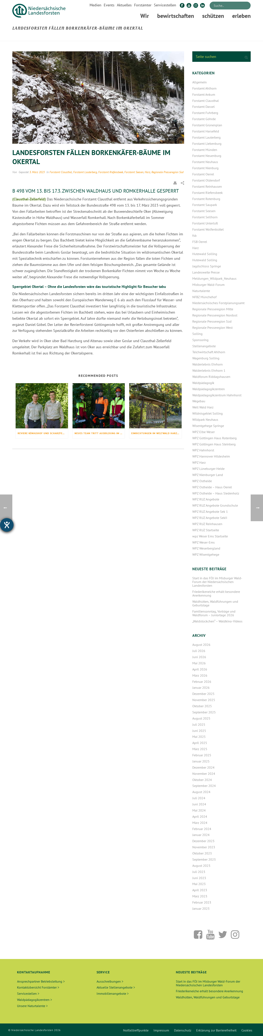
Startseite (173, 37)
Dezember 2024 (203, 767)
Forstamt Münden (204, 150)
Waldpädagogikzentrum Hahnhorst (216, 395)
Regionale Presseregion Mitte (212, 309)
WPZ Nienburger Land (207, 475)
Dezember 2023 (203, 841)
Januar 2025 (201, 761)
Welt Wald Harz (202, 407)
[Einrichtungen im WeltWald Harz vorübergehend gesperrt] (155, 405)
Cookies (246, 1030)
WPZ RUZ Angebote (205, 499)
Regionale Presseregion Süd (167, 172)
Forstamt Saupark (204, 205)
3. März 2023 (37, 172)
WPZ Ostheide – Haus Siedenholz (215, 493)
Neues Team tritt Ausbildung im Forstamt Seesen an (100, 433)
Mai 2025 (199, 736)
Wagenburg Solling (205, 358)
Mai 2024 (199, 810)
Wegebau (198, 401)
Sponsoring (200, 340)
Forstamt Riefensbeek (110, 172)
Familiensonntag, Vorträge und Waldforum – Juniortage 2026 (213, 613)
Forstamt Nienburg (205, 168)
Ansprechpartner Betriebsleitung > (41, 981)
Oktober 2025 (202, 706)
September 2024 (204, 786)
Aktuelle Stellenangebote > (116, 987)
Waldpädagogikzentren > (34, 1000)
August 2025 (201, 718)
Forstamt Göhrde (204, 119)
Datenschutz (182, 1030)
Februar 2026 (201, 681)
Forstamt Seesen (133, 172)
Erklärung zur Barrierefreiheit (216, 1030)
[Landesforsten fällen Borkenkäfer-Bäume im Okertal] (98, 97)
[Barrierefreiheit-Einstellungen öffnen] (7, 525)
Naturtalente (201, 291)
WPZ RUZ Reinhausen (207, 524)
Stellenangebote (204, 346)
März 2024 (199, 822)
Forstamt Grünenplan (207, 125)
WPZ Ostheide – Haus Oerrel (212, 487)
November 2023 (203, 847)
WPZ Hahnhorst (203, 450)
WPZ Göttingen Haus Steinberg (214, 444)
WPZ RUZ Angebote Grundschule (215, 505)
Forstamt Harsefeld (205, 131)
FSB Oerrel (199, 242)
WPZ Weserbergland (206, 548)
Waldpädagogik (203, 383)
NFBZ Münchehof (204, 297)
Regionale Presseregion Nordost (214, 315)
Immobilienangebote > (113, 993)
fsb (194, 235)
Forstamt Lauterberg (85, 172)
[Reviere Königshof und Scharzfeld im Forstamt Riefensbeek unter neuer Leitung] (42, 405)
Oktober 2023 (202, 853)
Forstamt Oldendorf (206, 180)
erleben (241, 16)
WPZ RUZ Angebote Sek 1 (210, 511)
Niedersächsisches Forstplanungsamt (218, 303)
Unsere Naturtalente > (32, 1006)
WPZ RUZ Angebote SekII (209, 518)
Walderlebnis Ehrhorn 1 (208, 370)
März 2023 (199, 896)
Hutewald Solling (204, 254)
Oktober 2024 (202, 780)
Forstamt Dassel (203, 106)
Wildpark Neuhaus (205, 419)
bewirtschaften (175, 16)
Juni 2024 (199, 804)
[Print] (175, 182)
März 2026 (199, 675)
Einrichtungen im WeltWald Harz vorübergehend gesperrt (156, 433)
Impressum (161, 1030)
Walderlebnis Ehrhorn (207, 364)
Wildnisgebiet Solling (207, 413)
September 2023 (204, 859)
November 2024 (203, 773)
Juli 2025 (198, 724)
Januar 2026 (201, 687)
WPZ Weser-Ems (203, 542)
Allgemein (199, 82)
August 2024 (201, 792)
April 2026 (199, 669)
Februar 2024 (201, 829)
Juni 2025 (199, 730)
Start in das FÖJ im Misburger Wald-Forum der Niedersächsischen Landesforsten (217, 581)
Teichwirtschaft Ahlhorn (208, 352)
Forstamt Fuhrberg (205, 113)
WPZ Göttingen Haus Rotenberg (214, 438)
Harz (147, 172)
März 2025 (199, 749)
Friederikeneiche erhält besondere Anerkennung (216, 593)
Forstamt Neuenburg (206, 156)
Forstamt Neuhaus (205, 162)
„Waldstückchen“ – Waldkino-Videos (217, 621)
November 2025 (203, 700)
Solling (197, 334)
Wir (144, 16)
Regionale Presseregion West (212, 327)
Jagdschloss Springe (206, 266)
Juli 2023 (198, 872)
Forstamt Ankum (203, 94)
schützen (213, 16)
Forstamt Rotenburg (206, 199)
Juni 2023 (199, 878)
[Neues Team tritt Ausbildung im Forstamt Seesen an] (99, 405)
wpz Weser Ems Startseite (210, 536)
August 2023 (201, 865)
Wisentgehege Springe (208, 426)
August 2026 (201, 644)
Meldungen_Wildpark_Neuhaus (214, 278)
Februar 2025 (201, 755)
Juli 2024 (198, 798)
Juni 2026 (199, 657)
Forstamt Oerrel (203, 174)
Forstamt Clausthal (61, 172)
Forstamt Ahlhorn (204, 88)
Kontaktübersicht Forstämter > (38, 987)
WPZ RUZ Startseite (205, 530)
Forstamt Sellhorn (205, 217)
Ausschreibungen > (110, 981)
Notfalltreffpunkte (136, 1030)
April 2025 (199, 743)
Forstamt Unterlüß (205, 223)
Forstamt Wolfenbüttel (208, 229)
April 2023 (199, 890)
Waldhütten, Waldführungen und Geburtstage (215, 603)
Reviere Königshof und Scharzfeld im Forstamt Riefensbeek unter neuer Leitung (43, 433)
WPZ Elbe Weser (203, 432)
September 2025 (204, 712)
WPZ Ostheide (202, 481)
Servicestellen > (28, 993)
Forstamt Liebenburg (206, 143)
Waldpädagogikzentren (208, 389)
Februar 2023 (201, 902)
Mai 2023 (199, 884)
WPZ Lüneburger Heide (208, 468)
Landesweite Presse (206, 272)
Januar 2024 (201, 835)
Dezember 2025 (203, 694)
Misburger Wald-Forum (208, 284)
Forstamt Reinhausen (207, 186)
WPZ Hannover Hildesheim (211, 456)
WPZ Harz (199, 462)
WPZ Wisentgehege (205, 554)
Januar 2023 (201, 908)
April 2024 (199, 816)
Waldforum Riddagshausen (211, 376)
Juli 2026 (198, 651)
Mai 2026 (199, 663)
